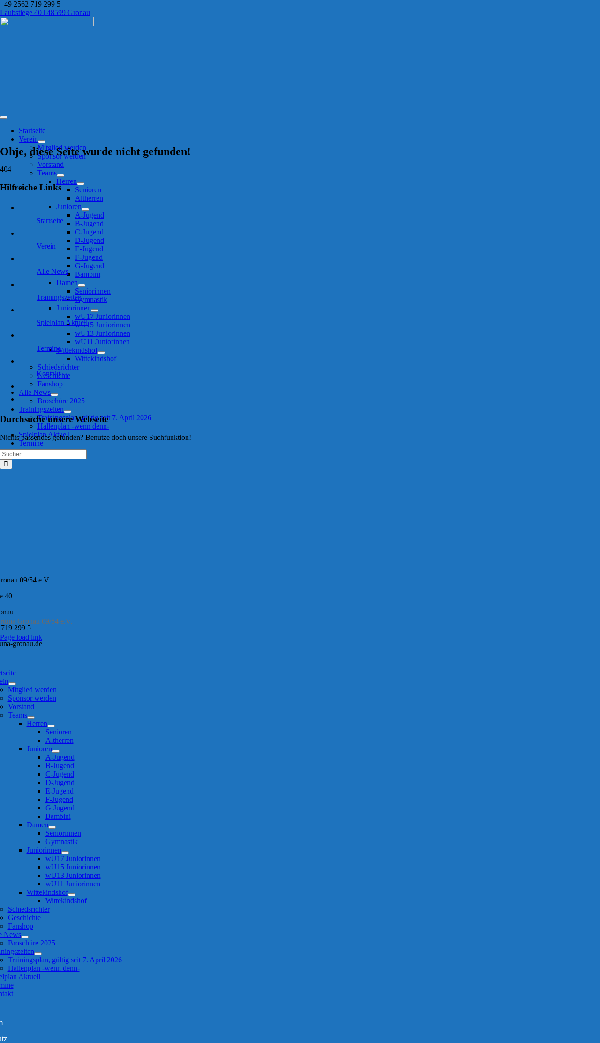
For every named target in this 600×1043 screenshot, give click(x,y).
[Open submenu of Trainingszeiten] (67, 411)
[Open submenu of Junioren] (85, 209)
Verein (46, 246)
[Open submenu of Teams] (60, 175)
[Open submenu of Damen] (81, 285)
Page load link (21, 637)
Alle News (52, 271)
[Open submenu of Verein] (41, 141)
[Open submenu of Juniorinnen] (94, 310)
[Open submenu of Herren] (80, 183)
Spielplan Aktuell (62, 322)
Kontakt (48, 374)
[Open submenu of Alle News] (54, 394)
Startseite (50, 221)
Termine (49, 348)
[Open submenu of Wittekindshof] (101, 352)
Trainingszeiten (59, 297)
